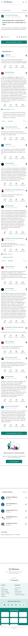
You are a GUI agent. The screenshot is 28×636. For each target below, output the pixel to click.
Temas (2, 588)
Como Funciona (4, 591)
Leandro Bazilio (9, 163)
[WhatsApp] (17, 37)
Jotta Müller (5, 254)
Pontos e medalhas (5, 593)
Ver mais (25, 492)
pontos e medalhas (15, 534)
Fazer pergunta (4, 589)
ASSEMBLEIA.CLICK (12, 517)
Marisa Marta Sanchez (11, 127)
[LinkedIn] (24, 37)
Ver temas (24, 10)
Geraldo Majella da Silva (12, 497)
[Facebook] (19, 37)
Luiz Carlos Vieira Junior (11, 15)
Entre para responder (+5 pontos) (14, 42)
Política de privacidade (20, 594)
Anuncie (16, 589)
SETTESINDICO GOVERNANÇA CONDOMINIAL (12, 503)
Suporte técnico (18, 591)
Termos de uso (18, 593)
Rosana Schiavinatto (7, 109)
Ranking (3, 594)
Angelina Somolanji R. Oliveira (12, 523)
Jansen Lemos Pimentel (11, 406)
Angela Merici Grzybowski (12, 510)
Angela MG (8, 55)
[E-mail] (26, 37)
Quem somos (18, 588)
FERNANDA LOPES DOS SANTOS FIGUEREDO (15, 190)
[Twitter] (22, 37)
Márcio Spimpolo (9, 72)
